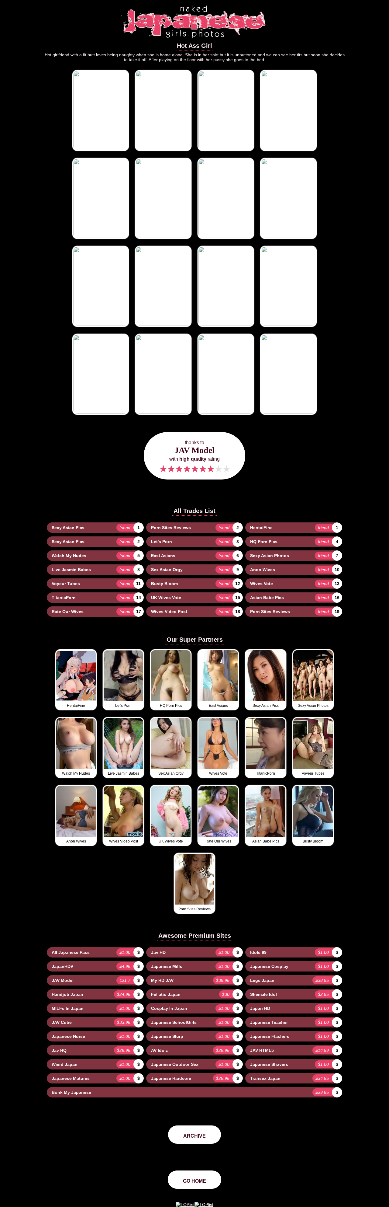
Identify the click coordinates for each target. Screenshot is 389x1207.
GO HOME (194, 1181)
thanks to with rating (194, 457)
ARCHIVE (194, 1136)
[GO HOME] (194, 39)
